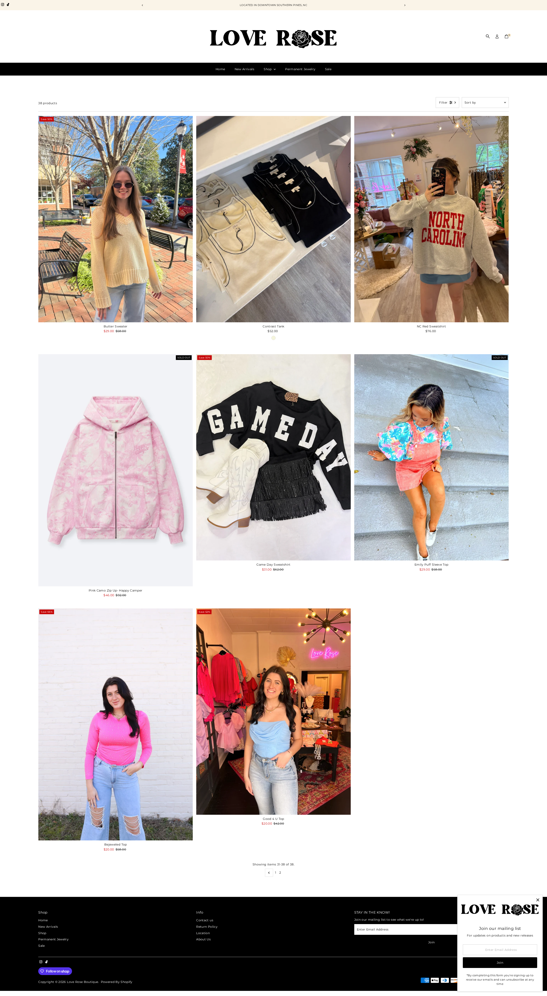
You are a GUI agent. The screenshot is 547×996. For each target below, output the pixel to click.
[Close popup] (537, 900)
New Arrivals (244, 69)
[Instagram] (2, 5)
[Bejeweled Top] (115, 724)
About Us (203, 939)
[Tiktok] (8, 5)
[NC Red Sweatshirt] (431, 219)
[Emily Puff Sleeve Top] (431, 457)
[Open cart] (506, 36)
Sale (328, 69)
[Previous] (142, 5)
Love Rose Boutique (82, 982)
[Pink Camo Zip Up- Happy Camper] (115, 470)
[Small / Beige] (273, 338)
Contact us (204, 920)
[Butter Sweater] (115, 219)
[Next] (404, 5)
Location (203, 933)
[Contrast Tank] (273, 219)
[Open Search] (488, 36)
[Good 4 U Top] (273, 711)
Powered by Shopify (116, 982)
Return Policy (207, 927)
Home (220, 69)
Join (431, 942)
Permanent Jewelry (300, 69)
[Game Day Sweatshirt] (273, 457)
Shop (268, 69)
